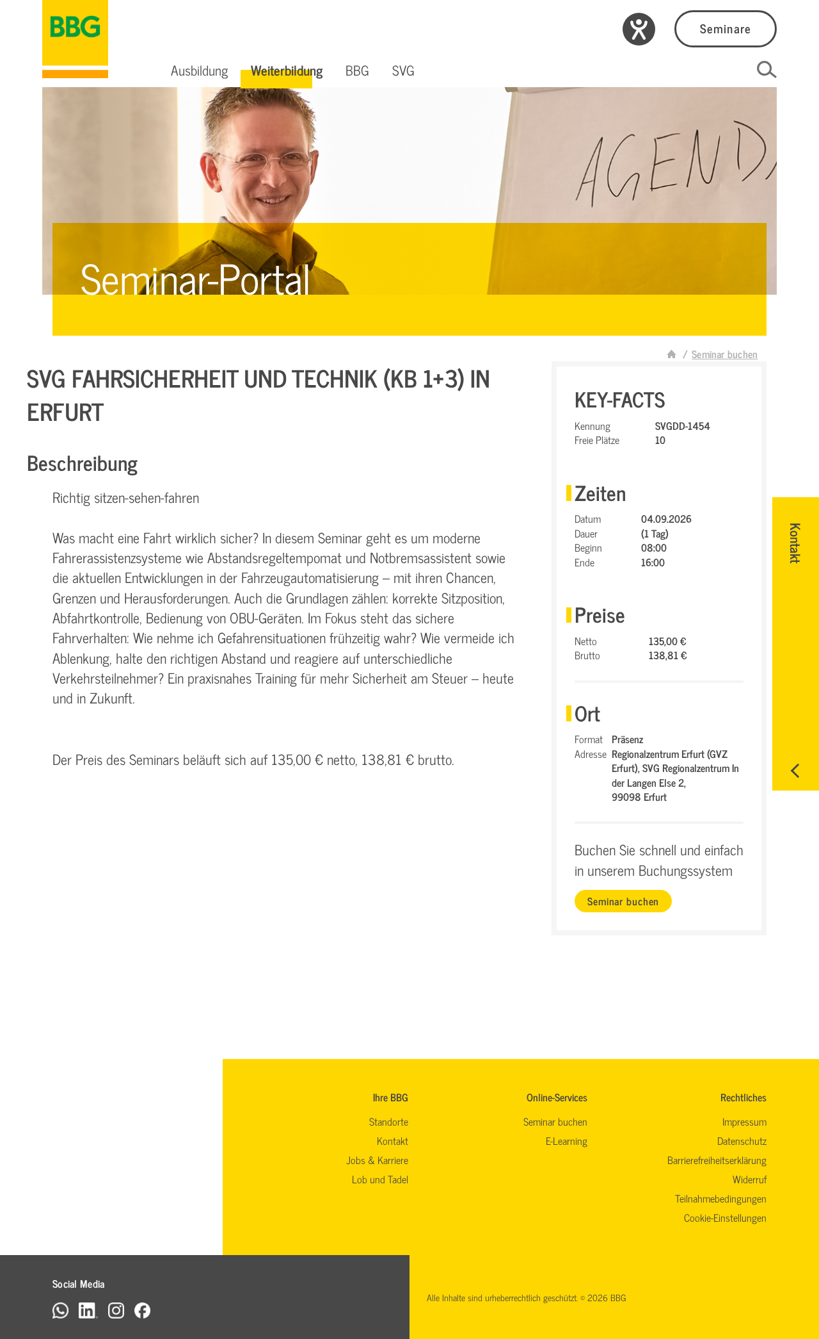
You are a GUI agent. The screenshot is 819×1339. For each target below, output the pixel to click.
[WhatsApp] (60, 1309)
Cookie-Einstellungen (725, 1217)
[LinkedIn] (88, 1309)
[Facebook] (142, 1309)
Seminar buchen (623, 900)
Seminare (725, 28)
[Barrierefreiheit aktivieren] (639, 29)
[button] (199, 69)
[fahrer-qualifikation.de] (672, 353)
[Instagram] (116, 1309)
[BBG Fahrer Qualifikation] (75, 39)
